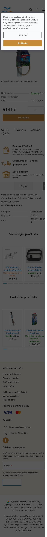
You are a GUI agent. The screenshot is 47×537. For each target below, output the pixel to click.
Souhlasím (22, 43)
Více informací (22, 28)
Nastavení (22, 35)
